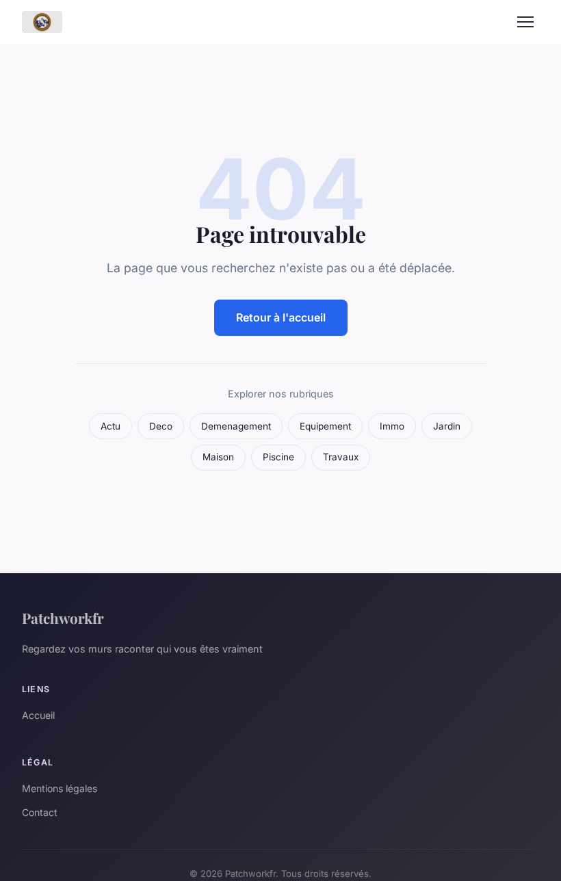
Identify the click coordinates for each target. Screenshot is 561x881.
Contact (39, 812)
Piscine (278, 456)
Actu (110, 426)
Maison (218, 456)
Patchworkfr (63, 617)
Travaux (340, 456)
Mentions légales (59, 788)
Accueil (38, 715)
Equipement (325, 426)
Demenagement (236, 426)
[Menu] (525, 22)
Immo (392, 426)
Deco (160, 426)
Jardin (446, 426)
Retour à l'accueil (281, 317)
